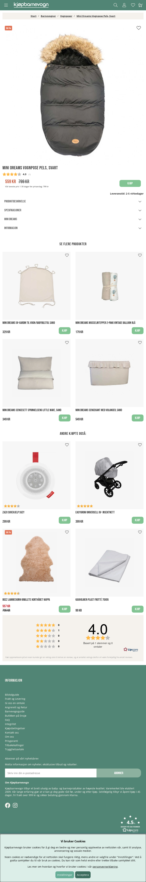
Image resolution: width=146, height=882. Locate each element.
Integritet (10, 724)
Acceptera (83, 874)
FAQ (7, 720)
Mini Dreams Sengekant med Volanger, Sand (98, 410)
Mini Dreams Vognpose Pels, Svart (96, 16)
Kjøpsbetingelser (15, 728)
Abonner (118, 773)
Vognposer (66, 16)
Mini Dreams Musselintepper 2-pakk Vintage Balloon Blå (105, 323)
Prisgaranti (11, 741)
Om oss (9, 736)
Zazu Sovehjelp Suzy (13, 512)
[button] (130, 824)
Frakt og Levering (15, 698)
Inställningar (64, 874)
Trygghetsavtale (14, 749)
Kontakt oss (12, 732)
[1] (73, 94)
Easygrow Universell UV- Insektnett (95, 512)
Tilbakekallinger (14, 745)
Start (33, 16)
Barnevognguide (15, 711)
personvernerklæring (105, 866)
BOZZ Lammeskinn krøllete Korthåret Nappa (26, 600)
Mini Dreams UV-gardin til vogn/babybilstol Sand (28, 323)
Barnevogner (48, 16)
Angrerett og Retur (16, 707)
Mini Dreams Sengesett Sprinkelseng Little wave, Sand (31, 410)
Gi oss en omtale (15, 703)
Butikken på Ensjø (15, 715)
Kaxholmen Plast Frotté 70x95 (92, 600)
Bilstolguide (12, 694)
